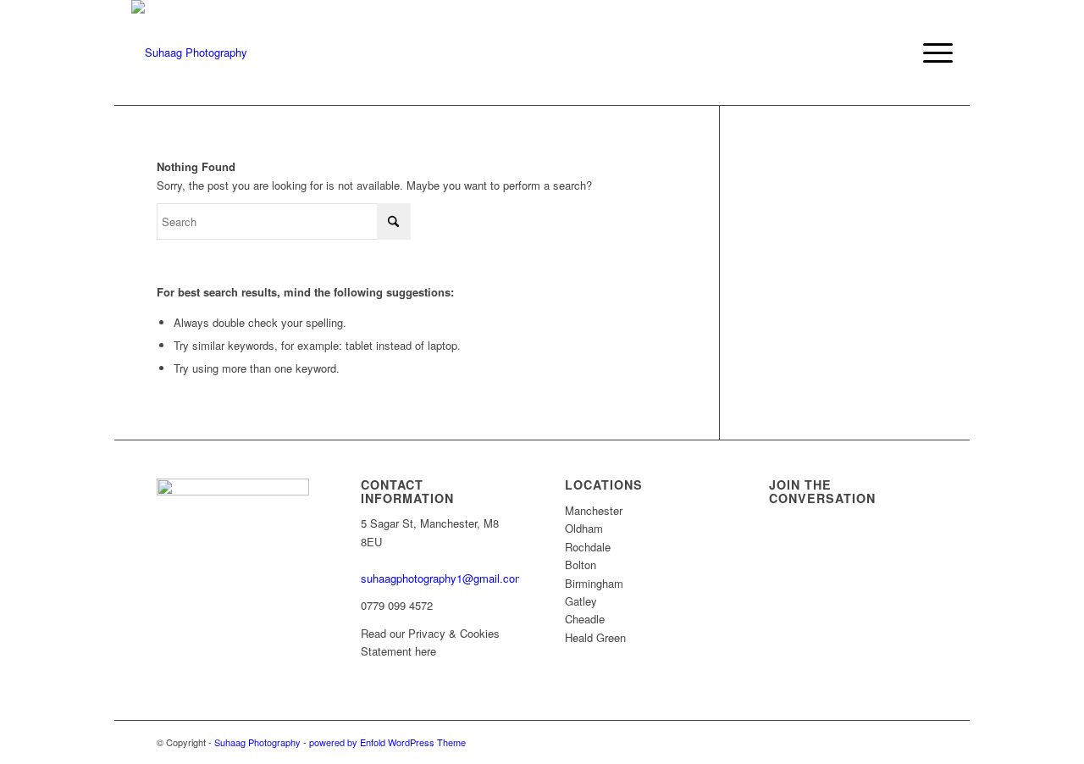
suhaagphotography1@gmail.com (442, 578)
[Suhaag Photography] (189, 52)
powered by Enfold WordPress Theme (387, 742)
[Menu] (932, 52)
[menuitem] (932, 52)
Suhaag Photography (257, 742)
